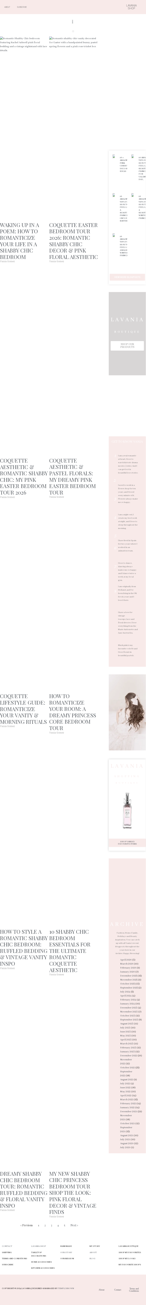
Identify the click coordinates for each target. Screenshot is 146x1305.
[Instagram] (85, 7)
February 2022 (128, 1103)
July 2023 (125, 1027)
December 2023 (128, 1007)
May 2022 (125, 1091)
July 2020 (125, 1147)
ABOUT (93, 1252)
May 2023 (125, 1035)
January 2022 (127, 1107)
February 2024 (128, 999)
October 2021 (127, 1123)
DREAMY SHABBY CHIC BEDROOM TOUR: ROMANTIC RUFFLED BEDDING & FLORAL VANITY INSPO (23, 1189)
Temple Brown (66, 1288)
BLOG (92, 1258)
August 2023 (126, 1023)
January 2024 (127, 1003)
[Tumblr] (105, 7)
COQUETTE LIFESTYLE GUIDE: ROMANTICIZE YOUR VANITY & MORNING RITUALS (23, 708)
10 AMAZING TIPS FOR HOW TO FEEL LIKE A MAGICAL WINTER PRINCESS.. (125, 246)
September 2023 (129, 1019)
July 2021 (125, 1139)
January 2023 (127, 1051)
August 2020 (126, 1143)
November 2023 (129, 1011)
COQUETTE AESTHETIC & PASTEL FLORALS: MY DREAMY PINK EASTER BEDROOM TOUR (72, 476)
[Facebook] (79, 7)
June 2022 (125, 1087)
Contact (7, 1246)
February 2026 (128, 967)
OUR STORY (66, 1252)
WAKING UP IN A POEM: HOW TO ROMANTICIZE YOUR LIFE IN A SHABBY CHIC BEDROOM (19, 240)
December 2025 (128, 975)
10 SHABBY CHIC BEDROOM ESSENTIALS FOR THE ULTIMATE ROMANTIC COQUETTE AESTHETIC (69, 950)
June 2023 (125, 1031)
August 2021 (126, 1135)
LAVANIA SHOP (38, 1246)
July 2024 (125, 991)
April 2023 (126, 1039)
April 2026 (126, 959)
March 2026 (126, 963)
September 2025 (129, 987)
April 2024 (126, 995)
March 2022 (126, 1099)
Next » (74, 1225)
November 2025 (128, 979)
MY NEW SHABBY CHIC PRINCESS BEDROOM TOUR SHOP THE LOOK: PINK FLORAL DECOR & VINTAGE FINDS (72, 1192)
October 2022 (127, 1067)
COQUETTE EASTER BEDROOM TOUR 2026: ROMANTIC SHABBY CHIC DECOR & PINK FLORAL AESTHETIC (73, 240)
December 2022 (128, 1055)
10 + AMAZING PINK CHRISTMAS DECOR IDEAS (126, 164)
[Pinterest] (99, 7)
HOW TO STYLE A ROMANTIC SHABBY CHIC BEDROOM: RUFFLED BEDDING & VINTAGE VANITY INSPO (24, 947)
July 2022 (125, 1083)
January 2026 (127, 971)
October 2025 (127, 983)
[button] (73, 31)
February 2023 (128, 1047)
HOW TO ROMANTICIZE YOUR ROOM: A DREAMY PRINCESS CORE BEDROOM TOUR (72, 711)
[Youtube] (92, 7)
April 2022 (125, 1095)
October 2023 (127, 1015)
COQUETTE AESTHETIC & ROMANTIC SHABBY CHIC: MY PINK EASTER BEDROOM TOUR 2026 (24, 476)
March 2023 (126, 1043)
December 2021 (128, 1111)
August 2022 (126, 1079)
